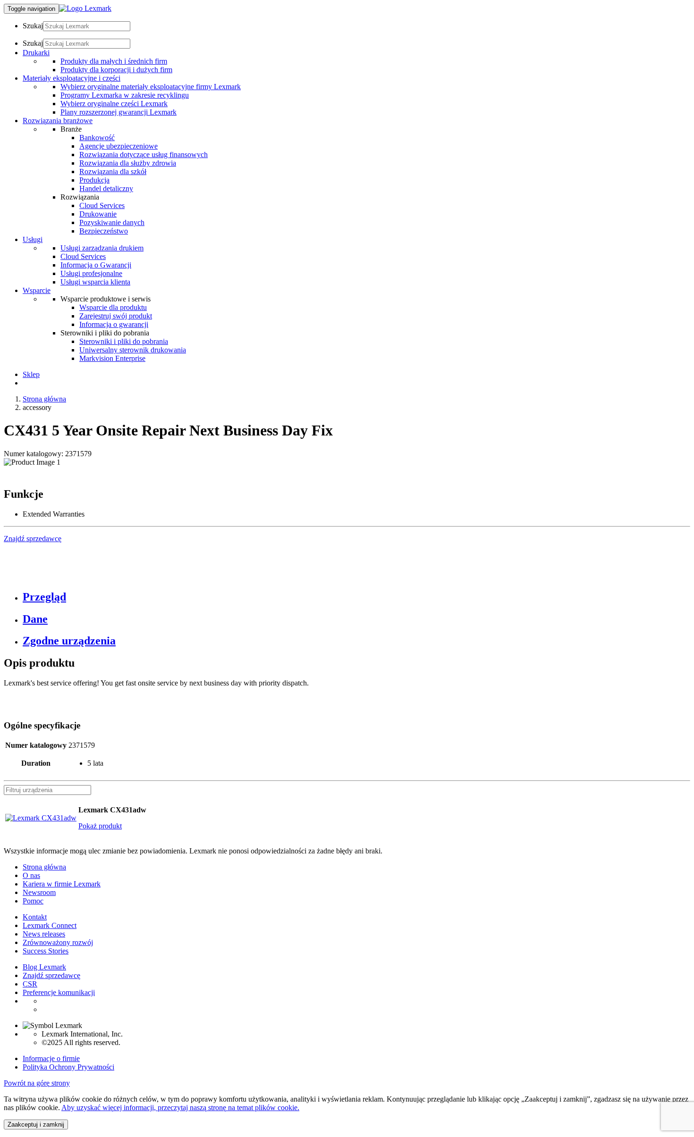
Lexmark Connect (49, 925)
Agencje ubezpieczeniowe (118, 146)
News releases (44, 934)
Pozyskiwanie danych (111, 222)
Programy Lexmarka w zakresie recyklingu (124, 95)
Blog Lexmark (44, 967)
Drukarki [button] (36, 53)
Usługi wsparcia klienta (95, 282)
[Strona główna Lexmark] (85, 8)
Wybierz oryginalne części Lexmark (114, 104)
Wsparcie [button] (37, 290)
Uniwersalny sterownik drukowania (132, 350)
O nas (31, 875)
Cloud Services (102, 205)
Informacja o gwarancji (113, 324)
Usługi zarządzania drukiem (102, 248)
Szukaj (33, 26)
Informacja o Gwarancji (95, 265)
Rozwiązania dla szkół (112, 171)
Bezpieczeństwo (103, 231)
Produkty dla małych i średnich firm (113, 61)
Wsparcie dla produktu (113, 307)
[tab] (356, 597)
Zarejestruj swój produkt (115, 316)
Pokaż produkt (100, 826)
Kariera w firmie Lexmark (62, 884)
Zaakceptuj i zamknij (36, 1124)
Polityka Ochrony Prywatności (68, 1067)
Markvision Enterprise (112, 358)
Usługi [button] (32, 239)
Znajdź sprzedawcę (51, 975)
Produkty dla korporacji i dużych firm (116, 70)
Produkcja (94, 180)
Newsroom (39, 892)
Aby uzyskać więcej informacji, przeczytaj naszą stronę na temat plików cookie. (180, 1108)
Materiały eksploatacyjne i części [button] (71, 78)
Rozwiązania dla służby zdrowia (127, 163)
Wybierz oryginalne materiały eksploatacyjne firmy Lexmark (150, 87)
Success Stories (45, 951)
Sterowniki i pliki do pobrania (123, 341)
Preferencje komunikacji (59, 992)
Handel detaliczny (106, 188)
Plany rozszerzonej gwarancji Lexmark (118, 112)
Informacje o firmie (51, 1058)
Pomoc (33, 901)
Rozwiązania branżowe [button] (58, 121)
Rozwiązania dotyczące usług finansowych (143, 154)
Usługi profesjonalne (91, 273)
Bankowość (97, 138)
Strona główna (44, 399)
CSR (30, 984)
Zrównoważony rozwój (58, 942)
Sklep (31, 374)
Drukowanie (98, 214)
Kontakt (35, 917)
